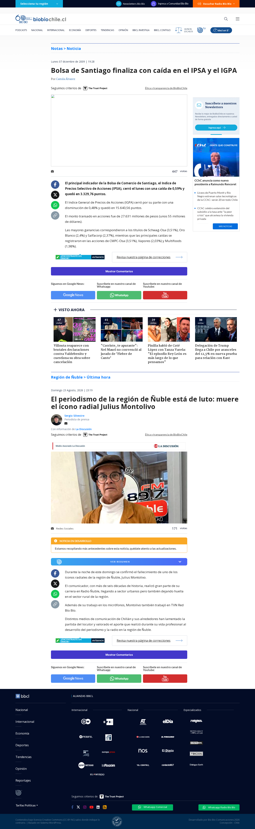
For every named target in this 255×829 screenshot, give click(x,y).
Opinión (123, 30)
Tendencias (107, 30)
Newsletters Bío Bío (134, 3)
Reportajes (23, 780)
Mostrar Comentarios (119, 271)
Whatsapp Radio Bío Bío (221, 807)
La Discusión (84, 429)
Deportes (90, 30)
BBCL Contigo (162, 30)
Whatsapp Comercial (155, 807)
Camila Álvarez (65, 79)
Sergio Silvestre (74, 415)
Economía (75, 30)
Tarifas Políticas (26, 805)
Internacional (56, 30)
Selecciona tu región (34, 3)
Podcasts (21, 30)
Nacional (37, 30)
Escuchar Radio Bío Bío (217, 3)
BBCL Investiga (141, 30)
